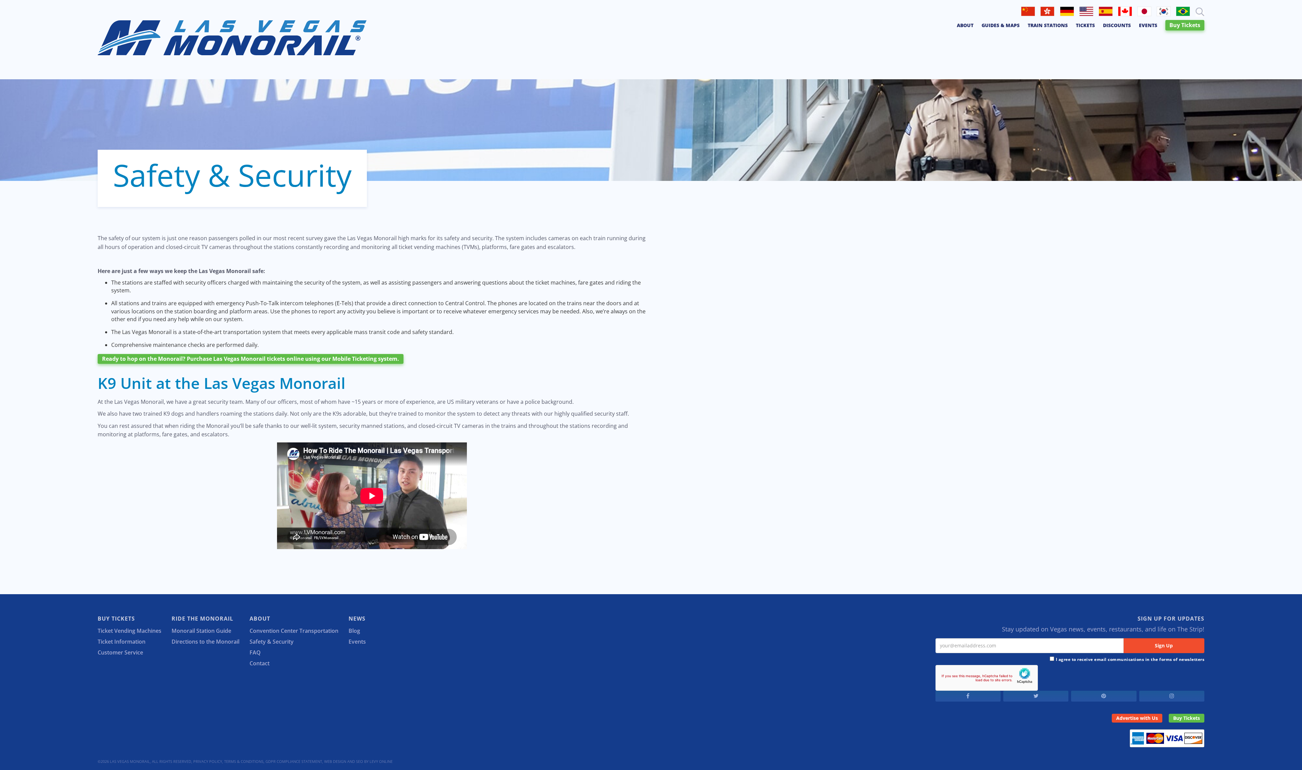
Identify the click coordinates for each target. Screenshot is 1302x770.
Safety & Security (272, 641)
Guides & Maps (1001, 25)
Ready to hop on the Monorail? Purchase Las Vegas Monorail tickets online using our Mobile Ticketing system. (250, 358)
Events (1148, 25)
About (965, 25)
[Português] (1183, 11)
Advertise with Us (1137, 718)
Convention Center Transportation (294, 630)
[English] (1086, 11)
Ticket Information (121, 641)
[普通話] (1028, 11)
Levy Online (381, 761)
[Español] (1105, 11)
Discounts (1117, 25)
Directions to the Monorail (205, 641)
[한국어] (1163, 11)
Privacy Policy (207, 761)
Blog (354, 630)
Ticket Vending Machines (129, 630)
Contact (260, 663)
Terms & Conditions (243, 761)
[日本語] (1144, 11)
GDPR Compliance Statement (293, 761)
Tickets (1085, 25)
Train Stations (1048, 25)
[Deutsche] (1067, 11)
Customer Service (120, 652)
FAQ (255, 652)
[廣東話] (1047, 11)
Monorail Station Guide (201, 630)
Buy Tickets (1184, 25)
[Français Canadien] (1125, 11)
